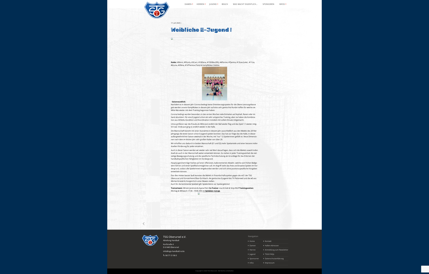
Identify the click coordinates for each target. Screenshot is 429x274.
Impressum (269, 263)
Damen (188, 4)
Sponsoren (268, 4)
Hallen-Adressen (272, 245)
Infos (282, 4)
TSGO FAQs (269, 254)
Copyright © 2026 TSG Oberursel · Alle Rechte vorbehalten (214, 271)
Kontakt (268, 241)
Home (252, 241)
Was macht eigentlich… (245, 4)
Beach (225, 4)
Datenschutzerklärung (274, 258)
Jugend (213, 4)
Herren (200, 4)
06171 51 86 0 (171, 255)
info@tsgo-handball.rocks (174, 251)
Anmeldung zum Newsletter (276, 250)
